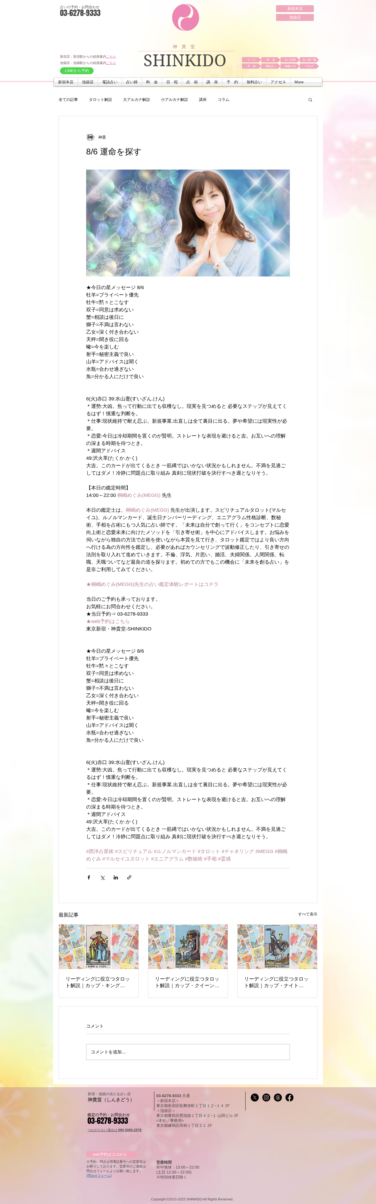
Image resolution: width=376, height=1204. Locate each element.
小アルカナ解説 (174, 99)
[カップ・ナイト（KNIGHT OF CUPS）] (277, 947)
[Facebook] (289, 1097)
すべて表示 (307, 914)
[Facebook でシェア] (88, 877)
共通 (186, 1096)
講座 (203, 99)
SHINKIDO (185, 60)
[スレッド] (278, 1097)
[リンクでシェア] (129, 877)
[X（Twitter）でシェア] (102, 877)
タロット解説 (100, 99)
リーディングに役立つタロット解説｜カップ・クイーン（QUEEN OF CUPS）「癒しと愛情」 (188, 982)
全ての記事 (68, 99)
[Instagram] (266, 1097)
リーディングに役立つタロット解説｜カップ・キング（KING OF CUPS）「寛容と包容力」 (98, 982)
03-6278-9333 (169, 1096)
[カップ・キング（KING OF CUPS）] (98, 947)
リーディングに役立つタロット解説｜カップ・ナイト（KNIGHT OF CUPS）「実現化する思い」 (276, 982)
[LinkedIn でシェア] (115, 877)
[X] (255, 1097)
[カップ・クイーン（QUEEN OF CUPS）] (188, 947)
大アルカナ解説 (136, 99)
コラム (223, 99)
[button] (110, 82)
